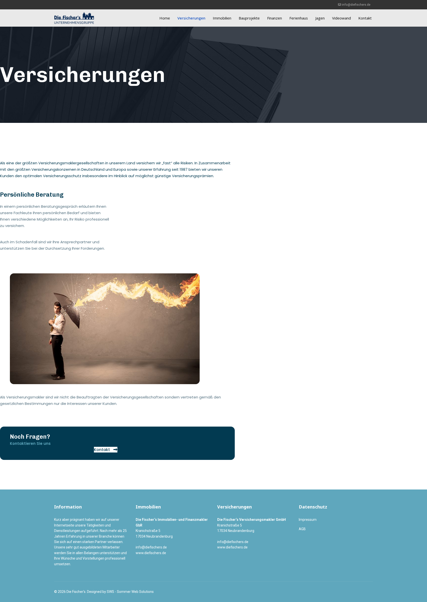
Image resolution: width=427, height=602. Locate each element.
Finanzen (274, 18)
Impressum (308, 520)
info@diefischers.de (356, 4)
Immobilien (222, 18)
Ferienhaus (298, 18)
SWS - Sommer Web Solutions (130, 592)
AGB (302, 529)
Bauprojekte (249, 18)
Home (164, 18)
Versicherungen (191, 18)
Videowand (341, 18)
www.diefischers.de (151, 553)
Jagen (320, 18)
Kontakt (365, 18)
